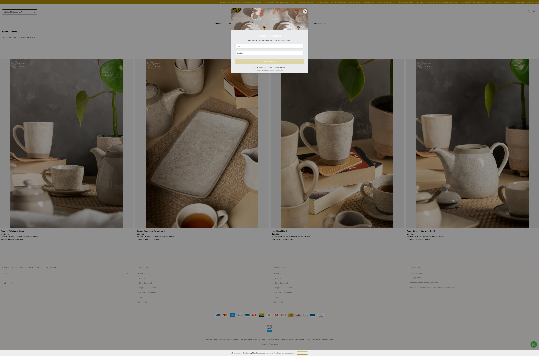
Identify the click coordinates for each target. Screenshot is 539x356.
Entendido (302, 353)
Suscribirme (269, 61)
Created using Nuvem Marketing (269, 71)
